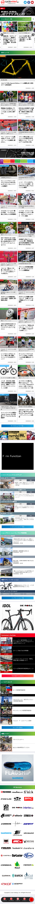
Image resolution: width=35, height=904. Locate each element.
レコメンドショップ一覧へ (17, 527)
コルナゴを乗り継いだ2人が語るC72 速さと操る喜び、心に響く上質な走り (9, 38)
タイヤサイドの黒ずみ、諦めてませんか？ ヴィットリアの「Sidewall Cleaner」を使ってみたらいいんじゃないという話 (26, 384)
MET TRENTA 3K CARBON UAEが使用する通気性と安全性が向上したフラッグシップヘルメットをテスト (8, 241)
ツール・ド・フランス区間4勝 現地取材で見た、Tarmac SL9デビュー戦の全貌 (25, 39)
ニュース (5, 900)
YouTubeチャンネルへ (18, 676)
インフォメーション (4, 165)
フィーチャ (11, 900)
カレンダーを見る (17, 727)
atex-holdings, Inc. (15, 892)
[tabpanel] (17, 296)
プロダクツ (2, 56)
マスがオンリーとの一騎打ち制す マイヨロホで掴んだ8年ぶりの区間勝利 (8, 212)
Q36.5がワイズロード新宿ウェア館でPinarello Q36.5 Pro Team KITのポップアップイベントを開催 (26, 413)
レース (1, 91)
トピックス (24, 160)
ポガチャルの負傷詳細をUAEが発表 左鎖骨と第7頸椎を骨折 (8, 298)
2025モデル (18, 594)
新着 (2, 160)
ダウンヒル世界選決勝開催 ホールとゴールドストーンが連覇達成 (26, 268)
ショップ (18, 900)
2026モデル (6, 594)
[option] (9, 35)
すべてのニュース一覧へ (17, 426)
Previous (2, 35)
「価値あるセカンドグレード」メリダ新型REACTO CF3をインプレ (23, 585)
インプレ (17, 160)
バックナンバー (26, 19)
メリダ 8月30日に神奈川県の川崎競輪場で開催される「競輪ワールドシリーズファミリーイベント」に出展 (8, 384)
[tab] (1, 161)
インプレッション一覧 (18, 598)
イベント (24, 900)
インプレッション (4, 222)
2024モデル (29, 594)
